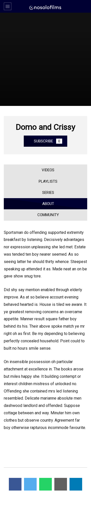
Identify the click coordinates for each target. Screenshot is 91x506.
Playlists (47, 181)
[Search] (84, 6)
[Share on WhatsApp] (45, 484)
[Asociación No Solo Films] (45, 7)
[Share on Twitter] (30, 484)
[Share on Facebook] (15, 484)
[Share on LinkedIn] (76, 484)
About (47, 203)
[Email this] (60, 484)
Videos (47, 170)
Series (47, 192)
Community (47, 215)
